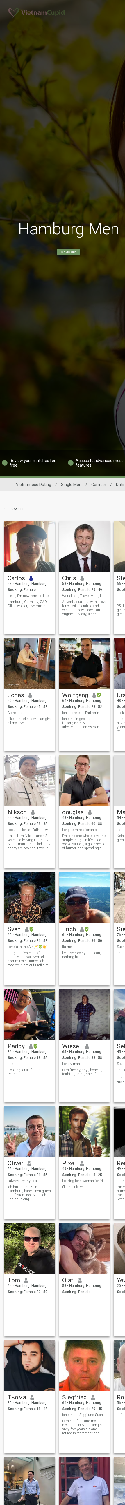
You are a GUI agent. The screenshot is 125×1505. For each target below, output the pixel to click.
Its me (67, 947)
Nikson (17, 812)
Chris (69, 578)
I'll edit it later (72, 1187)
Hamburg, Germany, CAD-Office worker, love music (28, 604)
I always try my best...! (25, 1181)
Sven (14, 929)
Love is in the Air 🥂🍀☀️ (27, 947)
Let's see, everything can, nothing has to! (81, 955)
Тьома (17, 1397)
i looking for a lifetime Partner (24, 1072)
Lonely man (71, 1064)
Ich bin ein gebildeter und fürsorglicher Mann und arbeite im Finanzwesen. (81, 723)
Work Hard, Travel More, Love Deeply (84, 596)
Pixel (69, 1163)
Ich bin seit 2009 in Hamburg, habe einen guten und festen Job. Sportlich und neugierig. (29, 1193)
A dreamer (16, 713)
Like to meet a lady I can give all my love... (29, 721)
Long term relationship (79, 830)
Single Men (71, 484)
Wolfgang (75, 695)
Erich (69, 929)
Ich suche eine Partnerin (80, 713)
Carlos (16, 578)
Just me (14, 1064)
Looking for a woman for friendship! (84, 1181)
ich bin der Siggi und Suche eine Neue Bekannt (84, 1415)
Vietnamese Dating (33, 484)
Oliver (15, 1163)
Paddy (16, 1046)
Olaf (68, 1280)
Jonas (16, 695)
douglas (73, 812)
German (98, 484)
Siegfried (74, 1397)
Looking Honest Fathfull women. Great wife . (30, 830)
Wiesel (71, 1046)
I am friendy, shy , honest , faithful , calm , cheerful (82, 1072)
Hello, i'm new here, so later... (30, 596)
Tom (14, 1280)
